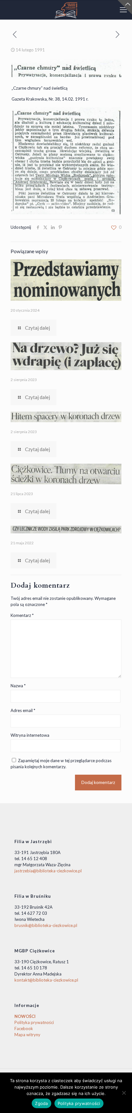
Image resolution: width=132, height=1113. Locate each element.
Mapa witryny (27, 1034)
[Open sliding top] (125, 7)
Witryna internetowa (30, 735)
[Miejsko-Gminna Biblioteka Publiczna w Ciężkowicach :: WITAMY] (66, 10)
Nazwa (18, 685)
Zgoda (41, 1103)
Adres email (23, 710)
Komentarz (22, 615)
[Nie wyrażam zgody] (124, 1093)
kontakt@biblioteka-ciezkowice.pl (46, 980)
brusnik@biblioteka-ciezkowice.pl (45, 925)
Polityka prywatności (34, 1022)
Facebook (23, 1028)
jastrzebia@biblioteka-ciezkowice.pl (48, 870)
